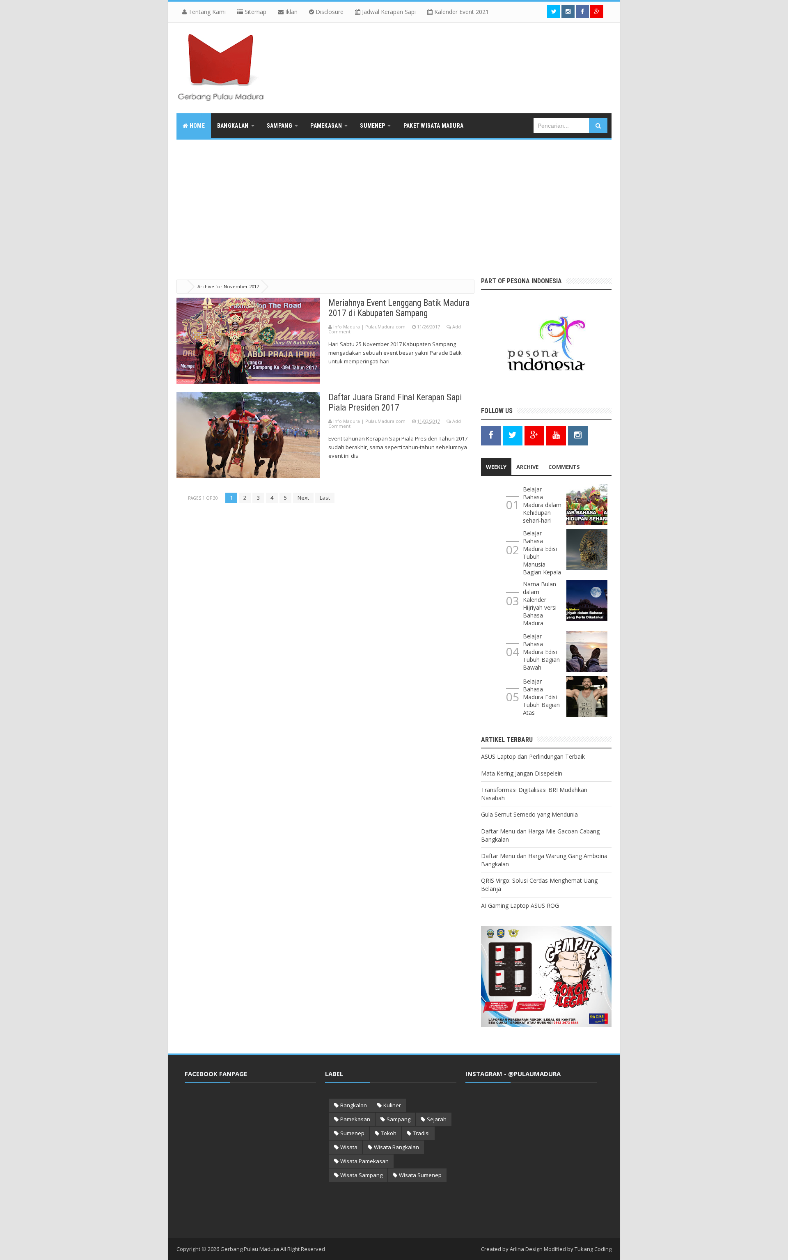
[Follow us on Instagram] (578, 435)
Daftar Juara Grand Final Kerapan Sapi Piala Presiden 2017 (395, 402)
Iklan (291, 12)
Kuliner (392, 1105)
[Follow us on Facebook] (582, 11)
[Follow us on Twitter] (553, 11)
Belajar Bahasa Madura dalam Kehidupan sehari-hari (542, 504)
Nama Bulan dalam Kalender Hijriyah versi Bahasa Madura (540, 603)
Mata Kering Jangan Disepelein (521, 773)
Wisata (348, 1147)
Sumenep (352, 1133)
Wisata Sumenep (420, 1175)
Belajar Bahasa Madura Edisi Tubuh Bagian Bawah (541, 651)
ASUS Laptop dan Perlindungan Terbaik (533, 756)
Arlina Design (526, 1249)
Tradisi (421, 1133)
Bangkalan (353, 1105)
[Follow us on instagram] (568, 11)
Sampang (398, 1119)
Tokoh (388, 1133)
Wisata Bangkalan (396, 1147)
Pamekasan (355, 1119)
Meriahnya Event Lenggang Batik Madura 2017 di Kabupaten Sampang (399, 308)
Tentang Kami (206, 12)
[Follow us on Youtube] (556, 435)
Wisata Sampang (361, 1175)
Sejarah (437, 1119)
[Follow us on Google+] (596, 11)
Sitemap (254, 12)
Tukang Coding (593, 1249)
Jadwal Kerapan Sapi (388, 12)
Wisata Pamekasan (364, 1161)
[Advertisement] (394, 201)
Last (325, 497)
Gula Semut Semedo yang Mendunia (529, 814)
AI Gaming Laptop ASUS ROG (520, 905)
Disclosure (329, 12)
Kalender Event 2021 (461, 12)
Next (303, 497)
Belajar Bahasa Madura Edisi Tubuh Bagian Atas (541, 696)
